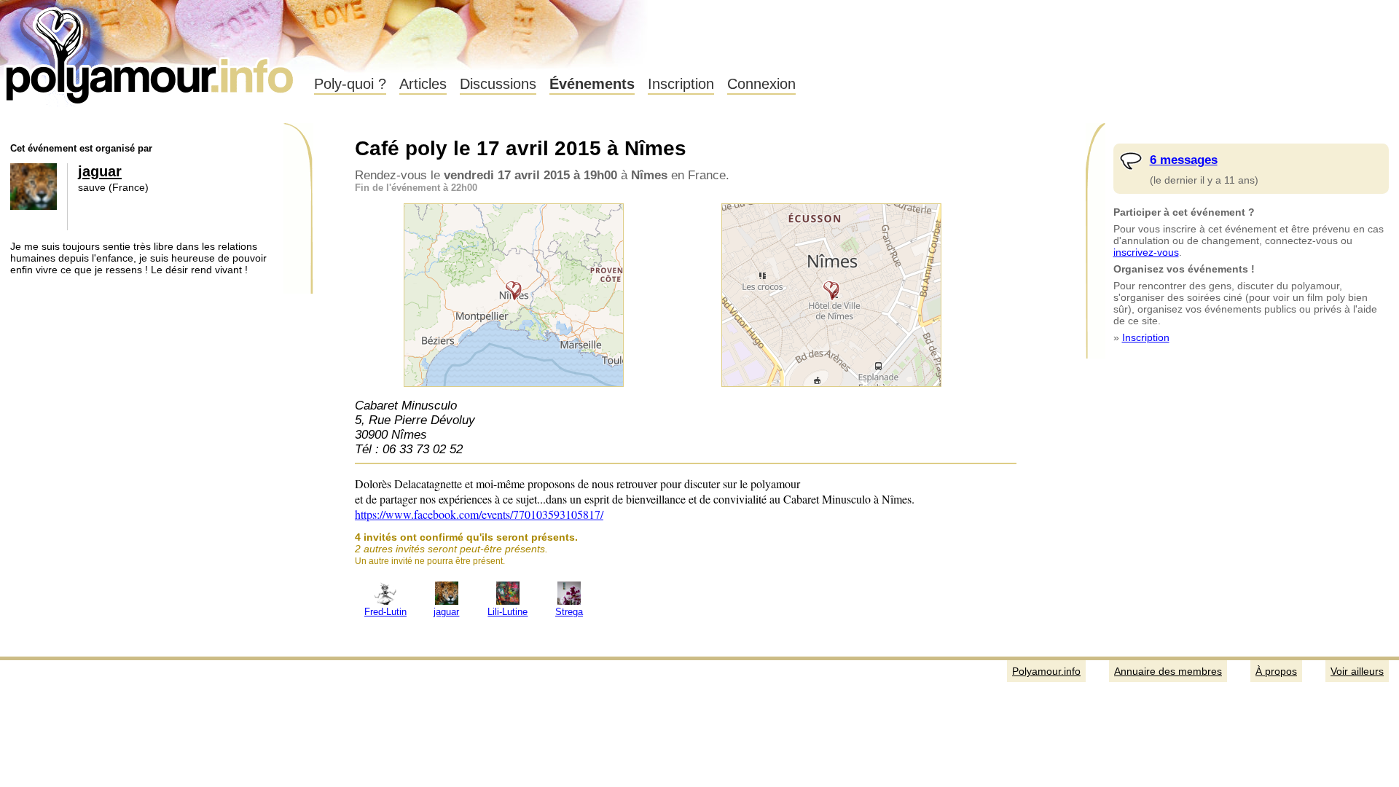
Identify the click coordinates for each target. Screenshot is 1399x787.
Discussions (498, 84)
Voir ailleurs (1357, 671)
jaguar (100, 171)
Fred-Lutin (385, 612)
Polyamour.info (151, 51)
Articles (423, 84)
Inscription (681, 84)
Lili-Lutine (507, 612)
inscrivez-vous (1146, 252)
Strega (569, 612)
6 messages (1184, 160)
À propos (1276, 671)
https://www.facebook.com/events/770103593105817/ (479, 514)
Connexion (761, 84)
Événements (592, 84)
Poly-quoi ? (350, 84)
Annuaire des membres (1168, 671)
